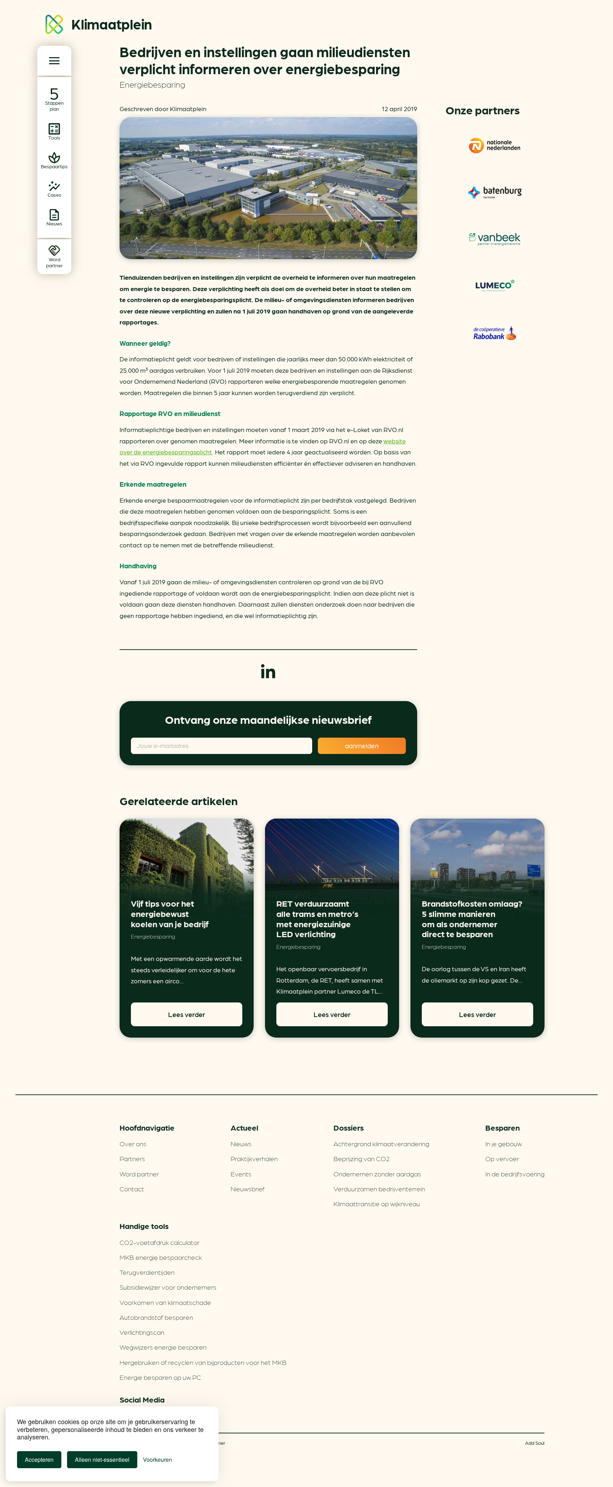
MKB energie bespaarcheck (161, 1257)
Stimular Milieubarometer (494, 333)
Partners (132, 1158)
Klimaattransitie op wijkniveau (376, 1203)
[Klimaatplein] (54, 26)
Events (241, 1173)
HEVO (495, 239)
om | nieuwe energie (494, 145)
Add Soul (535, 1442)
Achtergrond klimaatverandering (381, 1143)
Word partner (139, 1173)
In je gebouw (503, 1143)
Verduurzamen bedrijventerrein (379, 1188)
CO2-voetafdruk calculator (159, 1242)
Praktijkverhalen (254, 1158)
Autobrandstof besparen (156, 1317)
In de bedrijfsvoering (515, 1173)
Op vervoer (502, 1158)
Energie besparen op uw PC (160, 1377)
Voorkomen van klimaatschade (165, 1302)
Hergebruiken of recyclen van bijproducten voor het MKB (203, 1362)
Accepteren (39, 1459)
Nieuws (241, 1143)
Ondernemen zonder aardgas (377, 1173)
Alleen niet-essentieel (102, 1459)
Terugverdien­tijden (147, 1272)
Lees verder (186, 1014)
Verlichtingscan (142, 1332)
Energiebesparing (152, 84)
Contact (132, 1188)
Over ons (133, 1143)
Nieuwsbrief (248, 1188)
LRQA (494, 192)
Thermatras (495, 286)
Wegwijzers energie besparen (163, 1347)
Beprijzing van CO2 (361, 1158)
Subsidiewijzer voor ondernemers (168, 1287)
